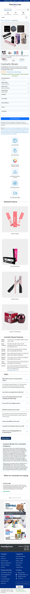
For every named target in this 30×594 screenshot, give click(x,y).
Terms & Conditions (5, 565)
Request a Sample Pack (6, 562)
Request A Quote (22, 576)
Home (2, 20)
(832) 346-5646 (8, 10)
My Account (15, 14)
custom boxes (4, 129)
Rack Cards (3, 583)
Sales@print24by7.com (23, 574)
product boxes (22, 129)
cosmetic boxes (8, 128)
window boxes (15, 131)
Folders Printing (19, 558)
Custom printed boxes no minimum (9, 133)
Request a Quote (8, 0)
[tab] (6, 438)
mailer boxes (26, 128)
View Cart (23, 14)
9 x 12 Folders (4, 576)
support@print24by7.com (12, 370)
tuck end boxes (11, 132)
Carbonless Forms (5, 581)
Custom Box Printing (20, 556)
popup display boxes (23, 131)
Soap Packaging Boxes (6, 574)
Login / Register (26, 0)
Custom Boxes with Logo (6, 572)
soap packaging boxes (18, 128)
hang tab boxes (7, 131)
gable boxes (18, 132)
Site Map (3, 567)
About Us (15, 0)
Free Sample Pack (7, 14)
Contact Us (20, 0)
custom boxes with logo (13, 129)
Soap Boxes (18, 565)
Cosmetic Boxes (19, 567)
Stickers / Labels (19, 560)
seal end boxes (4, 132)
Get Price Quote (15, 118)
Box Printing (7, 20)
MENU (3, 17)
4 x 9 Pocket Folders (5, 579)
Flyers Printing (19, 562)
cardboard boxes (25, 132)
